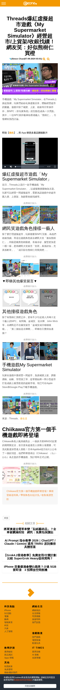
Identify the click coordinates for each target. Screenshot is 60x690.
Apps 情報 (9, 658)
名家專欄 (36, 658)
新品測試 (8, 655)
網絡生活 (37, 606)
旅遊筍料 (36, 619)
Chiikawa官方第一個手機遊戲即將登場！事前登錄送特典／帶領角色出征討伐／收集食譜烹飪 (30, 495)
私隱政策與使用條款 (23, 680)
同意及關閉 (30, 686)
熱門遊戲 (36, 637)
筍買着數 (36, 616)
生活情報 (36, 613)
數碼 (6, 619)
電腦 (6, 616)
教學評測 (9, 648)
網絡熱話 (36, 610)
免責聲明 (8, 669)
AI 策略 (35, 655)
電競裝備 (36, 640)
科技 (6, 518)
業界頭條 (36, 651)
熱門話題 (36, 622)
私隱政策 (8, 666)
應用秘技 (8, 651)
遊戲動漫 (37, 633)
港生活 (23, 418)
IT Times (38, 648)
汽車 (6, 628)
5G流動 (7, 613)
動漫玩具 (36, 643)
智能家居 (8, 622)
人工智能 (8, 631)
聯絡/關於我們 (10, 672)
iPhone (7, 610)
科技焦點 (9, 606)
